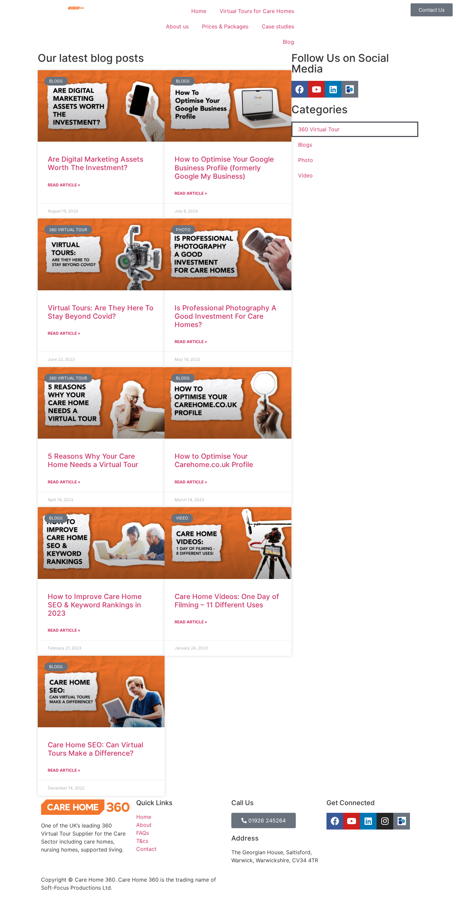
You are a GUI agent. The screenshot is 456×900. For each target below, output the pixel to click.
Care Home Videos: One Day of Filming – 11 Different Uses (227, 600)
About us (177, 26)
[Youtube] (316, 89)
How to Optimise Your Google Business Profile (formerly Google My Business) (224, 167)
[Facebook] (299, 89)
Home (198, 11)
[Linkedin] (333, 89)
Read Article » (64, 184)
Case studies (278, 26)
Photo (305, 160)
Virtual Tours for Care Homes (257, 11)
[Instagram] (385, 821)
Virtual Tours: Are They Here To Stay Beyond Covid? (101, 312)
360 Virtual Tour (318, 129)
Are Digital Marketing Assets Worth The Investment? (95, 163)
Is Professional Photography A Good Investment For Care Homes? (225, 316)
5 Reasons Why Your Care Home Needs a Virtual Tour (93, 460)
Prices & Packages (225, 26)
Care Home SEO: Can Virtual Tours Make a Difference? (95, 749)
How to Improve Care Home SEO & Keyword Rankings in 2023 (95, 604)
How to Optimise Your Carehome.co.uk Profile (214, 460)
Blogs (305, 144)
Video (305, 175)
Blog (288, 41)
